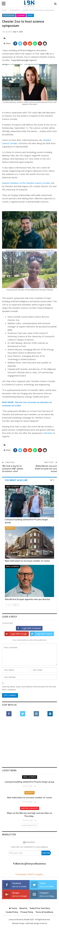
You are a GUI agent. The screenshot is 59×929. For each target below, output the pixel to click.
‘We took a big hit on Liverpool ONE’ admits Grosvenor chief (12, 469)
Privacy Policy (26, 912)
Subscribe (46, 853)
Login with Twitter (44, 633)
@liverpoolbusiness (35, 863)
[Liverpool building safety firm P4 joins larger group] (29, 501)
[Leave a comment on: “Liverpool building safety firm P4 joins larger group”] (35, 786)
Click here (47, 433)
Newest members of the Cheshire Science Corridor (26, 183)
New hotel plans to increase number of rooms (27, 561)
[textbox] (29, 243)
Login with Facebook (31, 628)
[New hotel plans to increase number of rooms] (29, 542)
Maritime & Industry (29, 808)
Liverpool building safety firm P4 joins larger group (29, 782)
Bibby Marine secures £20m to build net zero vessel (46, 469)
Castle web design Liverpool (36, 923)
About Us (23, 908)
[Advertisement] (29, 743)
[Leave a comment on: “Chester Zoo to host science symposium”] (4, 38)
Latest (30, 15)
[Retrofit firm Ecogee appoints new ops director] (29, 581)
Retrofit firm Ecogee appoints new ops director (27, 599)
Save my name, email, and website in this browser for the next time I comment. (29, 688)
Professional (9, 15)
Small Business (12, 487)
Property (10, 528)
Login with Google (18, 633)
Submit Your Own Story (40, 908)
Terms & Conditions (44, 912)
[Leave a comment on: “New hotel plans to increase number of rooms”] (35, 802)
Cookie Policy (12, 912)
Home (14, 908)
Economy (21, 15)
